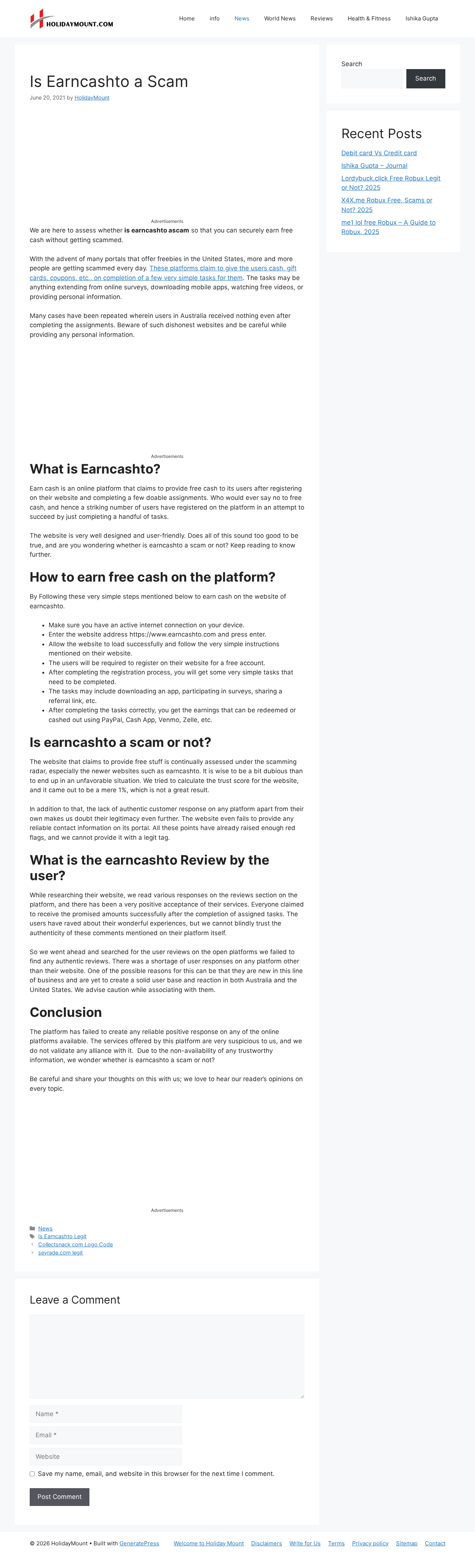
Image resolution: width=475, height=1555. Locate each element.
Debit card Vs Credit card (379, 153)
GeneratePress (139, 1543)
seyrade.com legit (60, 1252)
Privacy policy (370, 1543)
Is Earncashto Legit (62, 1236)
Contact (435, 1543)
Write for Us (305, 1543)
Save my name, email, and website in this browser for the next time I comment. (156, 1473)
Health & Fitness (369, 18)
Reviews (322, 18)
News (242, 18)
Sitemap (406, 1543)
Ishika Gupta (422, 18)
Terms (336, 1543)
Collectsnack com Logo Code (75, 1244)
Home (187, 18)
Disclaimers (266, 1543)
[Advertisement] (167, 166)
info (215, 18)
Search (351, 64)
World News (280, 18)
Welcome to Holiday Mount (209, 1543)
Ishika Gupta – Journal (374, 165)
